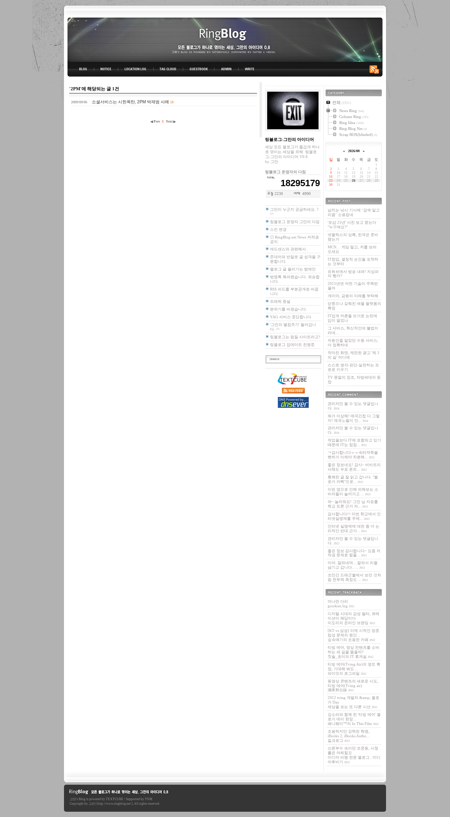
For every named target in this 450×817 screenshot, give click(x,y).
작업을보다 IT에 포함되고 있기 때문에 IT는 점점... (354, 442)
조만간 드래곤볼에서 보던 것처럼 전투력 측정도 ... (354, 577)
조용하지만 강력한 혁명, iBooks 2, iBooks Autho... (348, 736)
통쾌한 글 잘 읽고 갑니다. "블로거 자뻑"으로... (353, 479)
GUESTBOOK (198, 69)
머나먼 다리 (341, 603)
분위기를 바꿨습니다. (288, 309)
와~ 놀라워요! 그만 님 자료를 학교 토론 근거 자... (353, 503)
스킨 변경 (278, 229)
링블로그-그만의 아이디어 (225, 39)
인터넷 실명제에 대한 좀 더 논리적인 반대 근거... (353, 528)
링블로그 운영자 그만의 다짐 (295, 222)
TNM (148, 799)
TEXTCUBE (114, 799)
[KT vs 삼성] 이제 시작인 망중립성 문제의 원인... (353, 635)
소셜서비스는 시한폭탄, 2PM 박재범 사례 (130, 101)
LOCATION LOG (136, 69)
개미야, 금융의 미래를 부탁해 (353, 296)
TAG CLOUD (168, 69)
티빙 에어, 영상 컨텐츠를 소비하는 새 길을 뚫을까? (353, 652)
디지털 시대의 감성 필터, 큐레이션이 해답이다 (353, 618)
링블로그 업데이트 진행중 (292, 344)
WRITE (249, 69)
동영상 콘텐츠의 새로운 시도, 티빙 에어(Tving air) (353, 685)
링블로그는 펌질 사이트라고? (295, 337)
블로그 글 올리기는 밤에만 (293, 269)
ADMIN (226, 69)
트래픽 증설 (280, 301)
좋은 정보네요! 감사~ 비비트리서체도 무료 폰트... (354, 467)
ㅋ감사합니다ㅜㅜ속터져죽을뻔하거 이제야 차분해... (353, 454)
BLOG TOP (81, 69)
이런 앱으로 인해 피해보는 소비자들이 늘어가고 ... (353, 491)
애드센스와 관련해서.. (289, 249)
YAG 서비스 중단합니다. (291, 317)
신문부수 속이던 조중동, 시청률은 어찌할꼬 (354, 755)
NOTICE (106, 69)
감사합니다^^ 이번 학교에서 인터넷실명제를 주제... (354, 516)
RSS (375, 69)
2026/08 (354, 151)
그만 (73, 799)
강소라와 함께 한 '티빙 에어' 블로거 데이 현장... (354, 719)
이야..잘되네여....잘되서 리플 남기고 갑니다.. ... (353, 565)
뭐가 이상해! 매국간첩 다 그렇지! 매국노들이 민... (354, 418)
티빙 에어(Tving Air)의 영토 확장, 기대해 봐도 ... (354, 668)
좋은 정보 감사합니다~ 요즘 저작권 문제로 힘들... (354, 553)
